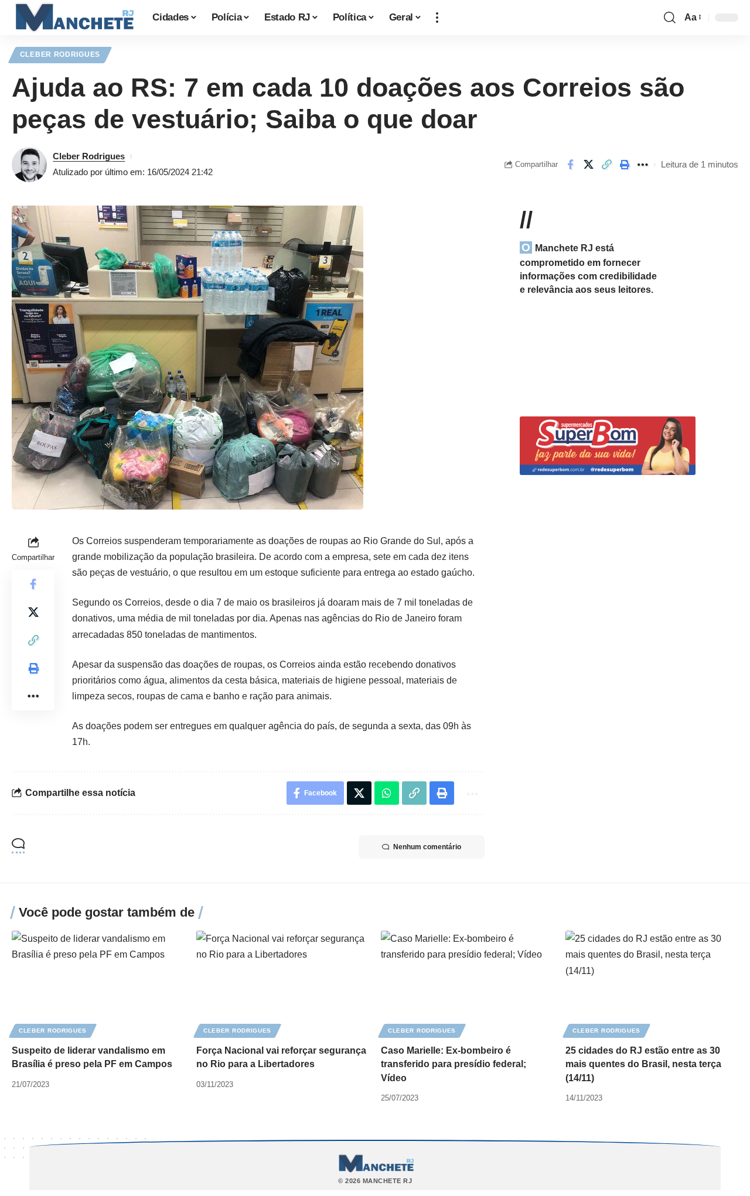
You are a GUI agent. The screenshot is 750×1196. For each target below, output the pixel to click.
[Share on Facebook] (570, 164)
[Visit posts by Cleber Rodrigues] (29, 164)
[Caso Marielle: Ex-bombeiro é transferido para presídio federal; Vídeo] (467, 982)
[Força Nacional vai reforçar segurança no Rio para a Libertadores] (282, 982)
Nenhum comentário (427, 847)
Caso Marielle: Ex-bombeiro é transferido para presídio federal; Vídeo (453, 1063)
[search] (670, 17)
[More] (643, 164)
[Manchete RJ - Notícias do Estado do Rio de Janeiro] (73, 17)
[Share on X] (588, 164)
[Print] (624, 164)
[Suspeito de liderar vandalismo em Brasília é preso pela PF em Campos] (98, 982)
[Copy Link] (606, 164)
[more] (437, 17)
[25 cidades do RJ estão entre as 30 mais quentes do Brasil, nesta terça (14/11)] (651, 982)
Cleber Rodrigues (60, 54)
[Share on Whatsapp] (386, 793)
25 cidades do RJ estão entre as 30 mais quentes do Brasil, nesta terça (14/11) (643, 1063)
